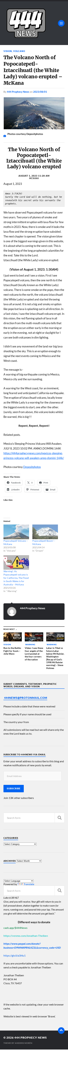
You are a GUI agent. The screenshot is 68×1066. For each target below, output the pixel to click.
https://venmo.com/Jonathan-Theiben (25, 935)
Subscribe (13, 788)
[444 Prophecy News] (34, 23)
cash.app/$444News (15, 927)
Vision (7, 51)
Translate (29, 884)
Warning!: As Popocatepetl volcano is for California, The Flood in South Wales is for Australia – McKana (16, 578)
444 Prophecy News (18, 91)
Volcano (19, 51)
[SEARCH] (60, 818)
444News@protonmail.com (25, 697)
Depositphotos (32, 467)
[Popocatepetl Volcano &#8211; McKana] (16, 532)
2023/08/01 (40, 91)
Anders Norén (23, 1043)
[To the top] (61, 1030)
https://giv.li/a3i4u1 (14, 955)
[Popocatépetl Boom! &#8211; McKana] (45, 532)
